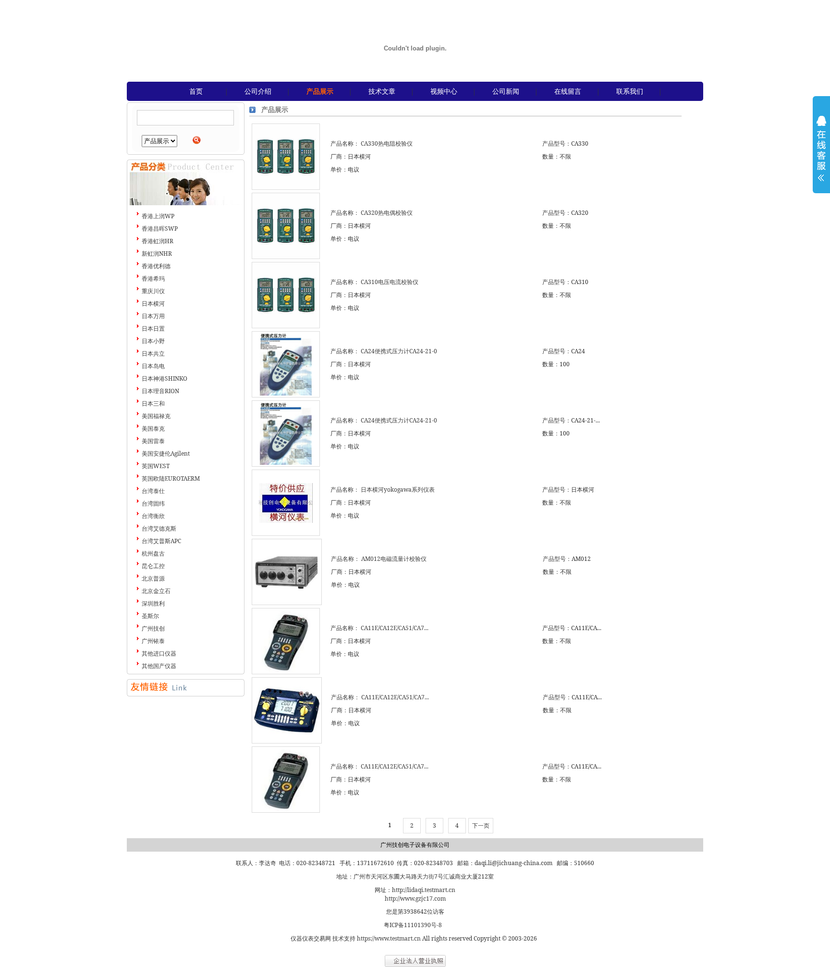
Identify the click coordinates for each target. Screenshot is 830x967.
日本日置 (153, 328)
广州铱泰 (153, 641)
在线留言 (567, 91)
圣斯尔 (150, 616)
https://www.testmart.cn (389, 938)
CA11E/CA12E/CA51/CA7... (394, 628)
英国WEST (156, 466)
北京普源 (153, 578)
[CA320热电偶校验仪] (285, 226)
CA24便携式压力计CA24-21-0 (399, 351)
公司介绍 (257, 91)
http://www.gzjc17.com (415, 898)
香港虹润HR (157, 241)
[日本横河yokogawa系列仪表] (285, 502)
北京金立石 (156, 591)
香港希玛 (153, 278)
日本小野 (153, 341)
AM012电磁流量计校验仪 (394, 559)
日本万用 (153, 316)
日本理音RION (160, 391)
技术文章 (381, 91)
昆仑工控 (153, 566)
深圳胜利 (153, 603)
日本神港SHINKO (164, 378)
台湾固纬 (153, 503)
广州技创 (153, 628)
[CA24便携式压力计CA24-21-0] (285, 364)
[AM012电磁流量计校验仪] (286, 572)
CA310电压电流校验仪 (389, 282)
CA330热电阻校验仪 (387, 143)
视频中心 (443, 91)
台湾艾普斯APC (161, 541)
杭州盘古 (153, 553)
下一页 (480, 825)
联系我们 (629, 91)
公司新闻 (505, 91)
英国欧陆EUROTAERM (171, 478)
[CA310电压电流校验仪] (285, 295)
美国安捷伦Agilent (166, 453)
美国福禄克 (156, 416)
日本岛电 (153, 366)
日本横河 (153, 303)
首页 (196, 91)
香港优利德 (156, 266)
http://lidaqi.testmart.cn (423, 890)
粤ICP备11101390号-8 (413, 925)
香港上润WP (158, 216)
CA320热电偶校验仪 (387, 213)
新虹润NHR (157, 253)
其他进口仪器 (159, 653)
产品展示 (319, 91)
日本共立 (153, 353)
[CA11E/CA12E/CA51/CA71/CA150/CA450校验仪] (285, 641)
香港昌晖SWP (160, 228)
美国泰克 (153, 428)
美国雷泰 (153, 441)
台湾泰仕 (153, 491)
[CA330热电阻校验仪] (285, 156)
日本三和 (153, 403)
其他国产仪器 (159, 666)
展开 (821, 155)
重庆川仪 (153, 291)
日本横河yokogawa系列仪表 (398, 489)
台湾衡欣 (153, 516)
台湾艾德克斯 (159, 528)
